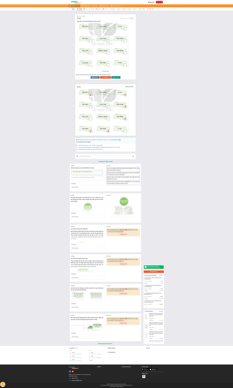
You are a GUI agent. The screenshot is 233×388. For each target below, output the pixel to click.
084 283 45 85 (75, 378)
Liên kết (99, 366)
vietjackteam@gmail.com (76, 380)
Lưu (132, 18)
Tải (116, 77)
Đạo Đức (84, 16)
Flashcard (95, 77)
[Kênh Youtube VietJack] (73, 371)
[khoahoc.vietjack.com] (76, 2)
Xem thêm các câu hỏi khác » (105, 343)
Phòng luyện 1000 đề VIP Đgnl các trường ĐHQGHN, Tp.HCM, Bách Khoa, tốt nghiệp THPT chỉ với (99, 147)
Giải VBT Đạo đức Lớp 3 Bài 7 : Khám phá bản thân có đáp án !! (97, 74)
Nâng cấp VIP (123, 234)
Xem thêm (91, 360)
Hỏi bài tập (154, 271)
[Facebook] (70, 371)
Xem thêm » (73, 183)
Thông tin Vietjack (126, 366)
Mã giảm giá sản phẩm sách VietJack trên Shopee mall (91, 149)
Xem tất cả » (161, 311)
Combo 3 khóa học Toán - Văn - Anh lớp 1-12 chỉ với (90, 145)
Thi (106, 77)
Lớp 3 (80, 16)
